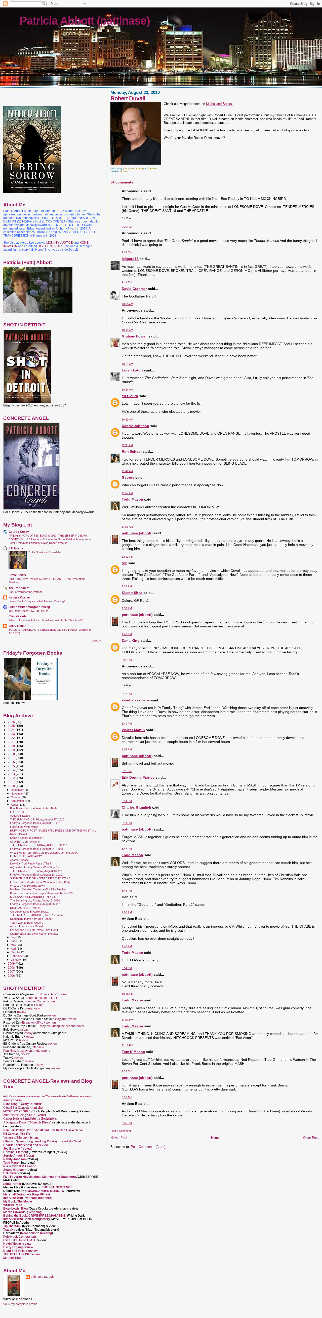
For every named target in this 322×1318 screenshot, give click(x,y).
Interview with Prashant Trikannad (27, 1198)
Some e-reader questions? (26, 837)
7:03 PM (127, 912)
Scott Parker (12, 1184)
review (21, 1012)
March (15, 952)
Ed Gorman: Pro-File (16, 1134)
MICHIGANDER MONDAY (45, 1191)
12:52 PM (127, 556)
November (17, 793)
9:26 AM (127, 226)
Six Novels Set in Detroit (50, 994)
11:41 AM (127, 471)
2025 (12, 725)
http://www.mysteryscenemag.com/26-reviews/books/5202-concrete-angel (47, 1096)
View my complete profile (20, 1304)
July (14, 937)
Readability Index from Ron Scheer (31, 918)
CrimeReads (18, 616)
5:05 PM (127, 749)
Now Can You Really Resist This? (30, 863)
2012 (12, 777)
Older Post (311, 1138)
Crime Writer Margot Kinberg (29, 607)
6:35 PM (127, 1122)
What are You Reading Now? (27, 885)
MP (124, 563)
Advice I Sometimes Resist (26, 926)
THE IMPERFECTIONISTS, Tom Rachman (36, 915)
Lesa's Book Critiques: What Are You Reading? (37, 601)
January (16, 959)
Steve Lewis (17, 575)
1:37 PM (127, 608)
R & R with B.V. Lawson (19, 1166)
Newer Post (118, 1138)
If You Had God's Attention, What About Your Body (40, 882)
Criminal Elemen (15, 1152)
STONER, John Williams (25, 841)
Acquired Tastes (20, 815)
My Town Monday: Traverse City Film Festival (38, 889)
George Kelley (19, 531)
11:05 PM (127, 1019)
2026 (12, 722)
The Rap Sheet (19, 588)
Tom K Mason (133, 1052)
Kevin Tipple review (17, 1244)
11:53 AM (127, 526)
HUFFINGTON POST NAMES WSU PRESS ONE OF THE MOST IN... (53, 830)
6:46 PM (127, 890)
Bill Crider (10, 1173)
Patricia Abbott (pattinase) (84, 20)
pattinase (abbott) (137, 533)
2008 (12, 967)
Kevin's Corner (19, 597)
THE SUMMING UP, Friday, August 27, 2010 (37, 819)
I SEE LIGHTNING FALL (20, 1240)
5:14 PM (127, 801)
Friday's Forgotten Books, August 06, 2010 (36, 904)
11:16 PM (127, 1045)
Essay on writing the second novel (60, 1026)
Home (215, 1138)
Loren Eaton (132, 370)
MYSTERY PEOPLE (17, 1111)
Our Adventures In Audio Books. (29, 911)
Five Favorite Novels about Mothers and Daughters (39, 1177)
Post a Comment (120, 1130)
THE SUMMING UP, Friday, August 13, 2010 (37, 871)
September (18, 800)
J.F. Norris (16, 548)
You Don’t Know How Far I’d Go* (28, 610)
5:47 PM (127, 848)
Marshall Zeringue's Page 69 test (26, 1194)
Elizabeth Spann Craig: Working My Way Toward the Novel (42, 1141)
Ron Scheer (132, 451)
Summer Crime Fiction (39, 1001)
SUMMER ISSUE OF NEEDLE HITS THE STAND (40, 878)
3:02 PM (127, 659)
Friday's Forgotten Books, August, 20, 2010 (36, 848)
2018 (12, 754)
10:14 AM (127, 329)
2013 (12, 774)
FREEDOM (17, 811)
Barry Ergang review (18, 1247)
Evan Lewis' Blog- (16, 1208)
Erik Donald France (138, 777)
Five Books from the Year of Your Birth (33, 808)
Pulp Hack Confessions (20, 1236)
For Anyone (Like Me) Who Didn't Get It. (34, 929)
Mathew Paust (13, 1258)
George (128, 477)
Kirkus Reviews (12, 1100)
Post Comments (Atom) (148, 1147)
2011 (12, 781)
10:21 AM (127, 363)
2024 (12, 729)
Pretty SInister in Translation (45, 552)
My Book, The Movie (17, 1201)
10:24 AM (127, 389)
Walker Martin (133, 730)
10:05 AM (127, 304)
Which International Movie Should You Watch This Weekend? (46, 620)
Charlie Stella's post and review (25, 1145)
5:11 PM (127, 771)
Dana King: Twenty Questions (22, 1104)
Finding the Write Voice (24, 826)
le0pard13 (130, 259)
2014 (12, 770)
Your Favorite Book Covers (26, 922)
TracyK (8, 1229)
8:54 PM (127, 968)
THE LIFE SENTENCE (57, 1187)
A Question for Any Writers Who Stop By (34, 867)
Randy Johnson (135, 426)
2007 (12, 971)
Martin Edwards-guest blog (22, 1212)
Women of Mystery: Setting (20, 1137)
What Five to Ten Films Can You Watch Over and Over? (44, 852)
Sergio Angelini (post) (18, 1155)
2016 (12, 762)
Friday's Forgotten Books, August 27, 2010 (36, 822)
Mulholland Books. (219, 104)
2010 (12, 785)
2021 (12, 741)
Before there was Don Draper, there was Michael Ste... (43, 893)
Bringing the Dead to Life (42, 998)
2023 (12, 733)
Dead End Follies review (20, 1251)
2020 (12, 745)
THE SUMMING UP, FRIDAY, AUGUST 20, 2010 (39, 845)
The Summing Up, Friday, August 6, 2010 (35, 900)
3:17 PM (127, 693)
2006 (12, 975)
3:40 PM (127, 723)
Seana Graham (14, 1170)
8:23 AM (127, 1097)
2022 (12, 737)
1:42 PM (127, 634)
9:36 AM (127, 252)
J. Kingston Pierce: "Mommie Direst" (27, 1122)
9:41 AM (127, 282)
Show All (96, 640)
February (17, 955)
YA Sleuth (130, 396)
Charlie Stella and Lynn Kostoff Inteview (34, 933)
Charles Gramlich (136, 807)
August (15, 804)
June (14, 941)
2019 (12, 749)
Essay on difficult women (39, 1022)
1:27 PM (127, 586)
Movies (124, 171)
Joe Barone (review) (17, 1148)
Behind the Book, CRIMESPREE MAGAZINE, (35, 1215)
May (14, 944)
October (16, 797)
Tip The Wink (12, 1226)
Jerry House (17, 625)
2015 (12, 766)
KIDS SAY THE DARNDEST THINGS (33, 896)
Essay (38, 1005)
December (17, 789)
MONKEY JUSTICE (59, 242)
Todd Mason (132, 499)
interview (33, 1008)
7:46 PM (127, 946)
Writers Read (12, 1205)
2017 (12, 758)
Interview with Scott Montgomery (26, 1219)
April (14, 948)
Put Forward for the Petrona (26, 591)
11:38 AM (127, 445)
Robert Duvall (18, 834)
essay (24, 1029)
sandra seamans (136, 700)
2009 (12, 963)
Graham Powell (134, 336)
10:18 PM (127, 993)
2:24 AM (127, 1071)
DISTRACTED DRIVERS (25, 907)
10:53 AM (127, 419)
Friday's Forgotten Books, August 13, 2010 (36, 874)
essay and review (64, 1019)
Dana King (131, 640)
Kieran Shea (132, 593)
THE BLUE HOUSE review (21, 1254)
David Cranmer (134, 289)
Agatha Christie (19, 859)
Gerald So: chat (23, 1107)
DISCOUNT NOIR (50, 246)
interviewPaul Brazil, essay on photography (26, 1048)
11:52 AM (127, 493)
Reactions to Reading (36, 1233)
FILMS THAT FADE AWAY (26, 856)
